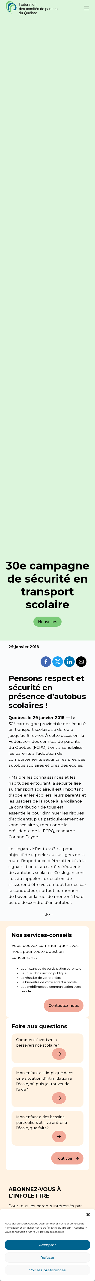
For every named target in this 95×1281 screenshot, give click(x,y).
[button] (88, 1214)
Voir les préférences (47, 1270)
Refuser (47, 1257)
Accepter (47, 1245)
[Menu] (86, 8)
